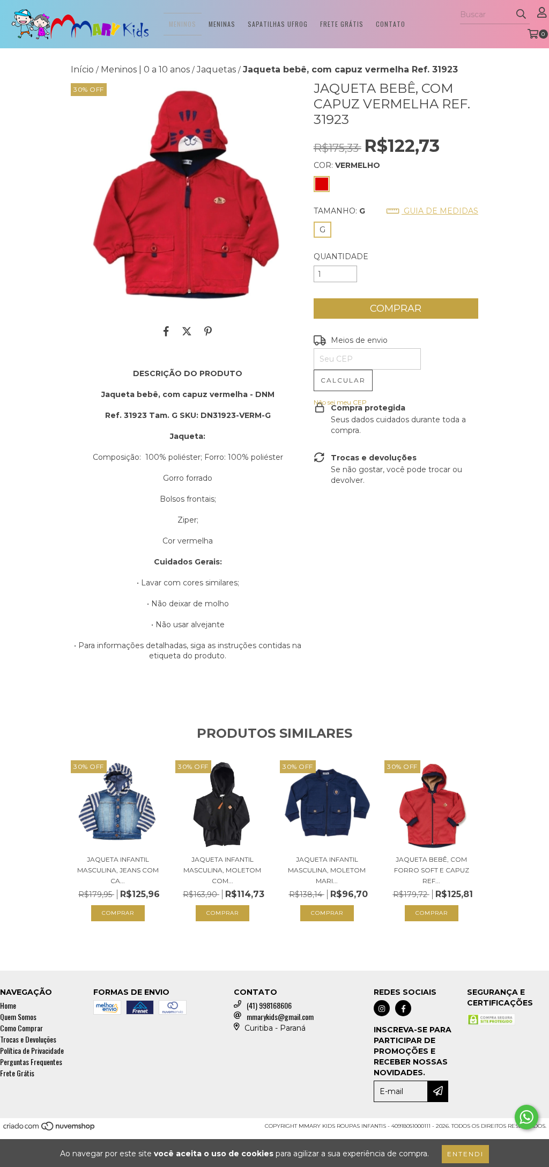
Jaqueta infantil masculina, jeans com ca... (118, 870)
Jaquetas (216, 69)
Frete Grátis (17, 1072)
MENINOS (182, 23)
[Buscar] (521, 14)
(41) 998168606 (269, 1005)
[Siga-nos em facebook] (403, 1008)
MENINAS (222, 23)
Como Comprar (21, 1027)
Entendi (465, 1154)
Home (8, 1005)
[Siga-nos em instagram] (382, 1008)
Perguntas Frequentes (31, 1061)
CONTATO (390, 23)
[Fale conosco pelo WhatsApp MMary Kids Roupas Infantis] (526, 1117)
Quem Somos (18, 1016)
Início (82, 69)
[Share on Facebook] (166, 331)
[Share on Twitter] (187, 331)
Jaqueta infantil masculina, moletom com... (222, 870)
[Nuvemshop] (50, 1129)
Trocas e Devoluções (28, 1039)
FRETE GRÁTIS (341, 23)
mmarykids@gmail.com (280, 1016)
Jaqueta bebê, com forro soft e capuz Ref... (431, 870)
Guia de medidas (440, 211)
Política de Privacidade (32, 1050)
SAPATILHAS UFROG (278, 23)
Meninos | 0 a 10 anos (145, 69)
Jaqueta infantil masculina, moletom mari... (327, 870)
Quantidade (341, 256)
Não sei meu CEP (340, 402)
